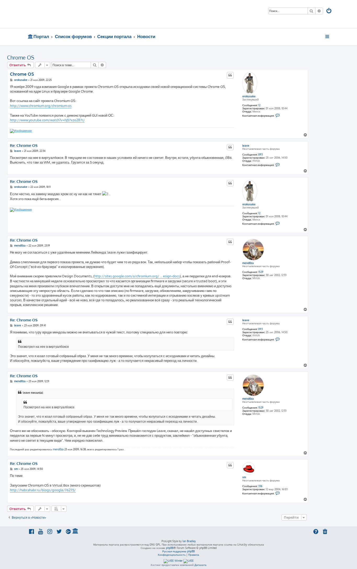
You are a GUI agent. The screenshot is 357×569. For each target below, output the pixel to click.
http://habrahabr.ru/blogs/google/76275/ (43, 490)
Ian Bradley (189, 541)
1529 (260, 271)
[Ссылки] (327, 36)
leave (245, 145)
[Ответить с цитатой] (230, 75)
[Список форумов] (65, 14)
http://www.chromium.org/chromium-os (41, 106)
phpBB (170, 547)
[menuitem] (329, 11)
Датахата (200, 564)
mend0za (248, 263)
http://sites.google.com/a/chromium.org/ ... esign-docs (137, 276)
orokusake (249, 96)
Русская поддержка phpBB (178, 551)
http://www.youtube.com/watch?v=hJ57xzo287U (47, 120)
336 (260, 486)
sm (244, 477)
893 (260, 154)
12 (259, 105)
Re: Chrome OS (24, 145)
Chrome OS (20, 57)
